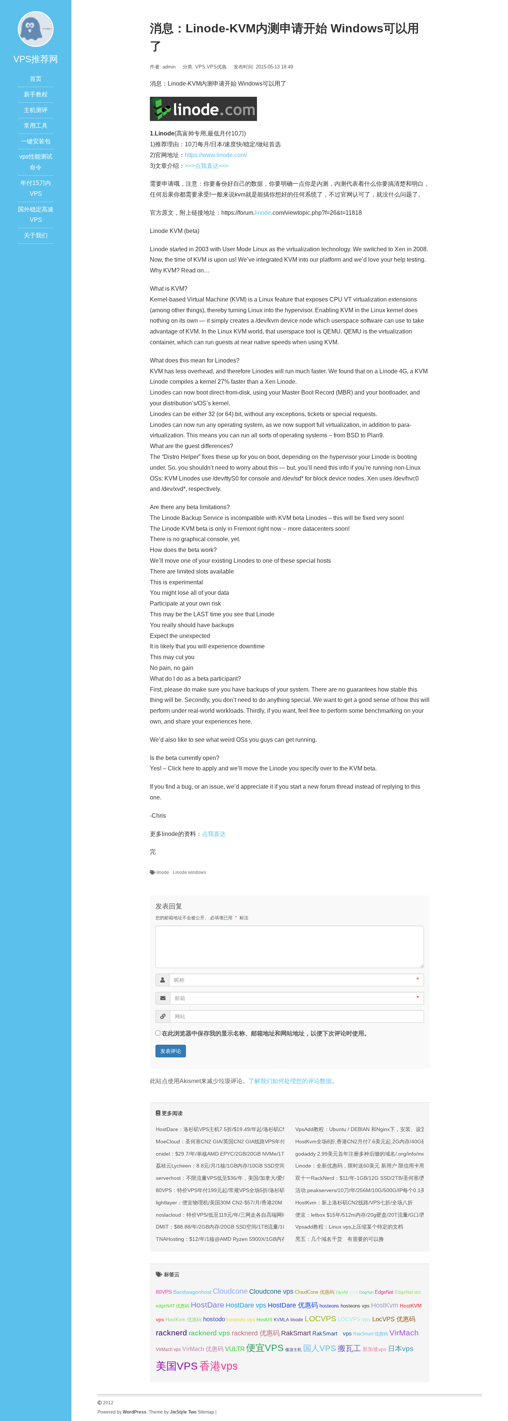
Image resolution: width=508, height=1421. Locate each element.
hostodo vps (240, 1319)
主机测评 (36, 110)
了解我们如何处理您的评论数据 (290, 1081)
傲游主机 (293, 1349)
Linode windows (189, 872)
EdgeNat (384, 1292)
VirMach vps (168, 1349)
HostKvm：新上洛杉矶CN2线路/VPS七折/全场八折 (354, 1203)
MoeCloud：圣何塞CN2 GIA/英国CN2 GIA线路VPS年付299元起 (230, 1141)
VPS (200, 67)
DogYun (366, 1292)
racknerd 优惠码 (256, 1333)
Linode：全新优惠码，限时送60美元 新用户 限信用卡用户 (362, 1166)
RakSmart (296, 1333)
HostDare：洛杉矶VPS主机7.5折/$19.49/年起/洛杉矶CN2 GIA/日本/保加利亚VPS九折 (255, 1129)
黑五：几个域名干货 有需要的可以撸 (339, 1239)
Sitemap (205, 1412)
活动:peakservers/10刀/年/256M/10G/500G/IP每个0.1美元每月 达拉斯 (377, 1190)
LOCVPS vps (354, 1319)
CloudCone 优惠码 (314, 1292)
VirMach (404, 1332)
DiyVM (342, 1292)
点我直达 (214, 834)
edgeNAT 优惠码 (172, 1306)
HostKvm (384, 1305)
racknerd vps (209, 1333)
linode (263, 213)
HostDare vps (246, 1305)
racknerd (171, 1332)
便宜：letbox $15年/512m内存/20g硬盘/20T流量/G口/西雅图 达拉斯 (374, 1215)
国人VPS (319, 1348)
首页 (36, 79)
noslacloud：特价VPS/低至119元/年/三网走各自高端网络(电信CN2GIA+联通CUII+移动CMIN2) (265, 1215)
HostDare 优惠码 (293, 1305)
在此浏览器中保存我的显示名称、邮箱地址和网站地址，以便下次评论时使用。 (266, 1033)
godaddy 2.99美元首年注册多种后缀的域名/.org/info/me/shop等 (369, 1154)
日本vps (401, 1349)
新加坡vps (374, 1349)
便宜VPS (265, 1348)
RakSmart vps (332, 1334)
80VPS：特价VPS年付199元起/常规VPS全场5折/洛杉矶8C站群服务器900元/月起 (250, 1190)
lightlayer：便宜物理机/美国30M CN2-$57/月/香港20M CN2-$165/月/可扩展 (244, 1203)
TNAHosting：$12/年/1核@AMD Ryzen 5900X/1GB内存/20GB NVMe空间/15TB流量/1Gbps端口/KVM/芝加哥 (283, 1239)
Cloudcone (230, 1291)
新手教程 (36, 94)
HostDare (207, 1304)
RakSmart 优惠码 (370, 1334)
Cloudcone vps (271, 1291)
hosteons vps (355, 1306)
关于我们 (36, 235)
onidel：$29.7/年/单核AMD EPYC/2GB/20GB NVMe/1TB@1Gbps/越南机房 (243, 1154)
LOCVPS (320, 1318)
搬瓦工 (349, 1348)
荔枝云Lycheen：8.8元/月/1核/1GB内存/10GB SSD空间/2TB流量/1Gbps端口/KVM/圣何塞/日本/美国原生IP (279, 1166)
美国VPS (177, 1366)
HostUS (264, 1319)
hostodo (214, 1319)
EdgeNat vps (408, 1292)
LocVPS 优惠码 (393, 1319)
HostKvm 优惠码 (183, 1319)
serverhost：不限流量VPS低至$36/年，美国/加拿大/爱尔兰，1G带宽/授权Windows (252, 1178)
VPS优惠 (216, 67)
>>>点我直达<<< (207, 166)
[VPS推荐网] (36, 28)
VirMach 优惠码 (203, 1349)
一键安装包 (36, 141)
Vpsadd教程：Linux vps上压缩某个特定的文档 (349, 1227)
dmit (353, 1292)
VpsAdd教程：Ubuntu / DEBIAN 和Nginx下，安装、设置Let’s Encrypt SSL (381, 1129)
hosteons (329, 1306)
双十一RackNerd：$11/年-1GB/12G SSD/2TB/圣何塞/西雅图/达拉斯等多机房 (384, 1178)
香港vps (218, 1366)
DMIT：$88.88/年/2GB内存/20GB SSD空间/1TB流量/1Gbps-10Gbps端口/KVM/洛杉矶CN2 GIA (266, 1227)
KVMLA (281, 1319)
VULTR (235, 1349)
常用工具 (36, 125)
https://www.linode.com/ (216, 155)
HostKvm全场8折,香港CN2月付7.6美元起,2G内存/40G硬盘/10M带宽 (374, 1141)
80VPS (164, 1292)
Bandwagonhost (192, 1292)
